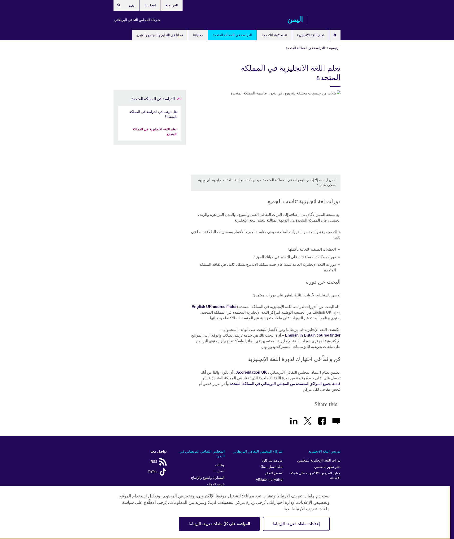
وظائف (220, 465)
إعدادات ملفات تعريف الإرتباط (296, 524)
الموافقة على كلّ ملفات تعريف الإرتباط (219, 524)
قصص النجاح (274, 473)
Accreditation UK (251, 372)
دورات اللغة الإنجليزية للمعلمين (318, 460)
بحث (116, 6)
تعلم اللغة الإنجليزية (310, 35)
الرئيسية (334, 35)
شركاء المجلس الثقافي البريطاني (137, 20)
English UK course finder (214, 307)
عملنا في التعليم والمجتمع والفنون (160, 35)
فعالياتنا (198, 35)
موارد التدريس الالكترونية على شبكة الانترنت (315, 475)
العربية (173, 5)
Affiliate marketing (269, 479)
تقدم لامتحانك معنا (274, 35)
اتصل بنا (150, 5)
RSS (154, 461)
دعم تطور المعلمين (327, 467)
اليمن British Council (326, 19)
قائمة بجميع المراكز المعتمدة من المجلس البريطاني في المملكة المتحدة (285, 384)
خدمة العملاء (216, 484)
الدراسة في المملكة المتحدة (232, 35)
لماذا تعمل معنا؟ (271, 467)
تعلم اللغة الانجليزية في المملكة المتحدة (154, 131)
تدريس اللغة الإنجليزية (324, 451)
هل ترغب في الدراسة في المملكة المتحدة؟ (153, 114)
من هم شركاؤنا (272, 460)
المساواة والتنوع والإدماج (208, 477)
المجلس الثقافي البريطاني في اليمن (202, 453)
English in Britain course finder (312, 335)
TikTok (152, 472)
